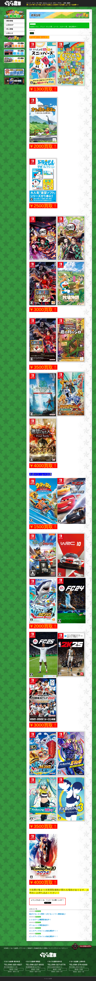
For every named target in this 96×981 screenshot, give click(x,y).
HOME (6, 948)
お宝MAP (9, 25)
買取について (48, 948)
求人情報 (9, 29)
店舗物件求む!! (38, 948)
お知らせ (9, 33)
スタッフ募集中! (27, 948)
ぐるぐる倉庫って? (15, 948)
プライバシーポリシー (61, 948)
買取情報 (9, 21)
